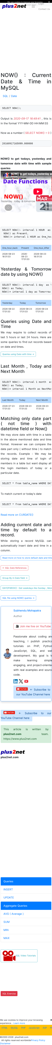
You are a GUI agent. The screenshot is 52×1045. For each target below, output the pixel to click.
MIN (6, 930)
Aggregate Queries (15, 905)
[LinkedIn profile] (15, 681)
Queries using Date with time (18, 354)
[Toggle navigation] (33, 6)
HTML (5, 1027)
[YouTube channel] (26, 681)
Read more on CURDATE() (17, 514)
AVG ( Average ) (13, 913)
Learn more (19, 1023)
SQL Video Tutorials (26, 955)
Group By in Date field (14, 578)
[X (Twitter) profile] (21, 681)
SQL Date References (14, 568)
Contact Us (44, 9)
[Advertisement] (26, 39)
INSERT (8, 889)
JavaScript (34, 1027)
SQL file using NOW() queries (18, 598)
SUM (6, 922)
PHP (23, 1027)
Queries (8, 881)
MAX (6, 938)
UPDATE (8, 897)
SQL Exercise (9, 993)
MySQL (14, 1027)
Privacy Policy (38, 1040)
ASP (45, 1027)
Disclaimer (5, 1043)
